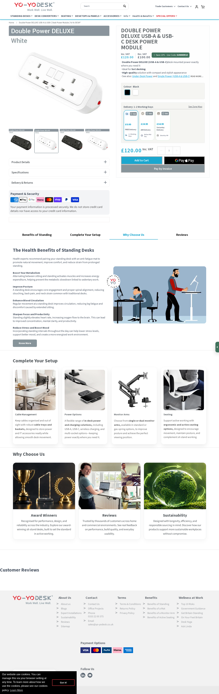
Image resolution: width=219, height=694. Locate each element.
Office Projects (96, 608)
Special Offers (165, 15)
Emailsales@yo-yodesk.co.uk (100, 622)
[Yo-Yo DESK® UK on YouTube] (90, 677)
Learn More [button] (16, 690)
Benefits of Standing (158, 604)
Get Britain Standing (192, 613)
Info (126, 15)
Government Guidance (193, 608)
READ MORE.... (197, 76)
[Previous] (6, 76)
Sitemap (65, 626)
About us (66, 604)
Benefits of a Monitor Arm (161, 613)
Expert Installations (71, 613)
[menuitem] (22, 16)
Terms (121, 598)
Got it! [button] (63, 682)
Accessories (111, 15)
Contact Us (94, 604)
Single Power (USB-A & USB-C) (174, 76)
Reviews (65, 622)
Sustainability (68, 617)
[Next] (112, 76)
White (135, 92)
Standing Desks (20, 15)
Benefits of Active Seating (160, 617)
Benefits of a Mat (156, 608)
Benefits (151, 598)
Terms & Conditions (130, 604)
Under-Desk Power (142, 76)
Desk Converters (46, 15)
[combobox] (104, 6)
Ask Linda (186, 626)
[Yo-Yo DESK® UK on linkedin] (83, 677)
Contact (91, 598)
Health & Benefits (142, 15)
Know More (25, 343)
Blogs (64, 608)
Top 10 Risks (187, 604)
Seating (66, 15)
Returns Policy (127, 608)
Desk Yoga (186, 622)
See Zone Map (195, 106)
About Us (65, 598)
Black (127, 92)
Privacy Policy (127, 613)
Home (11, 22)
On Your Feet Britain (192, 617)
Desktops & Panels (87, 15)
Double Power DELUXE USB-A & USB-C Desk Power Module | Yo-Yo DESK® (49, 22)
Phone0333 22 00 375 (96, 614)
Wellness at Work (191, 598)
